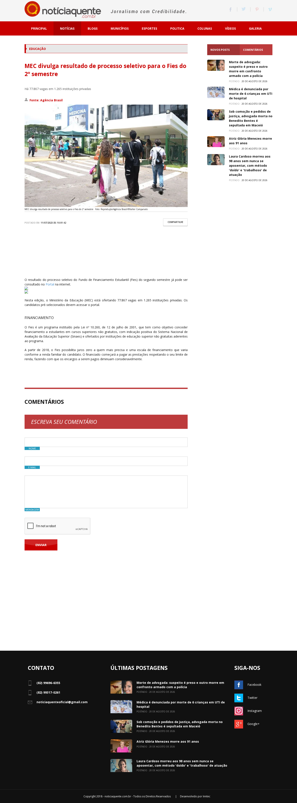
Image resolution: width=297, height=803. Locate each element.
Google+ (253, 724)
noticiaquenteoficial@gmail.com (62, 702)
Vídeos (230, 28)
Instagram (254, 711)
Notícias (67, 28)
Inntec (206, 796)
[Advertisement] (106, 255)
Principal (39, 28)
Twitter (252, 698)
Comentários (253, 50)
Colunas (204, 28)
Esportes (149, 28)
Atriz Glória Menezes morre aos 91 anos (168, 741)
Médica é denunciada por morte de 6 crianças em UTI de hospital (250, 93)
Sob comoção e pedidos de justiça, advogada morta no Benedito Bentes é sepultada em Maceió (180, 724)
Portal (50, 284)
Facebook (254, 684)
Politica (177, 28)
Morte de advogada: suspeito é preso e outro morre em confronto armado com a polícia (180, 685)
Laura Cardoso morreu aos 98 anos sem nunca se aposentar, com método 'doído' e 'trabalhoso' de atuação (249, 165)
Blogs (93, 28)
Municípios (120, 28)
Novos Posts (220, 50)
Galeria (255, 28)
